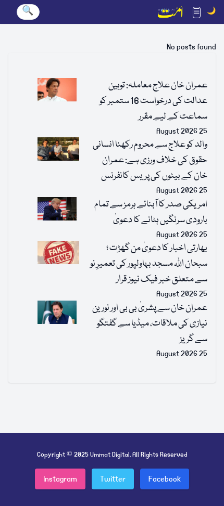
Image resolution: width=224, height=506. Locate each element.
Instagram (60, 479)
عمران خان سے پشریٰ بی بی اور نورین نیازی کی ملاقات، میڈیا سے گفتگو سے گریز (149, 323)
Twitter (113, 479)
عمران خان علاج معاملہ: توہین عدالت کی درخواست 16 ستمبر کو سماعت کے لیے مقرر (153, 101)
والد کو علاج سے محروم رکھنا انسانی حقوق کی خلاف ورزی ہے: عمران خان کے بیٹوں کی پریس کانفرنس (150, 160)
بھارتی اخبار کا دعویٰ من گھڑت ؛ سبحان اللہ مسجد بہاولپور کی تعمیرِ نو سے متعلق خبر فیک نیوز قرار (148, 264)
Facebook (164, 479)
